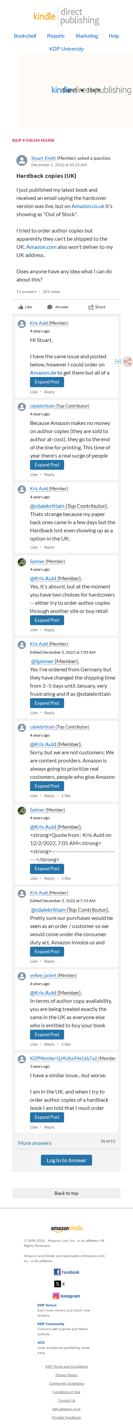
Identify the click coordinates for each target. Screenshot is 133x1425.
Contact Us (66, 1400)
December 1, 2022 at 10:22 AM (59, 164)
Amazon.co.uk (88, 206)
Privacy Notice (67, 1375)
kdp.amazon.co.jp (66, 1409)
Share (100, 306)
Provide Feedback (66, 1417)
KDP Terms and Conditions (66, 1366)
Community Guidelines (66, 1383)
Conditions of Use (66, 1392)
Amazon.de (43, 372)
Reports (56, 36)
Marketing (87, 36)
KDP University (66, 49)
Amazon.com (41, 246)
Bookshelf (25, 36)
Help (114, 36)
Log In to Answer (66, 1160)
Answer (62, 306)
